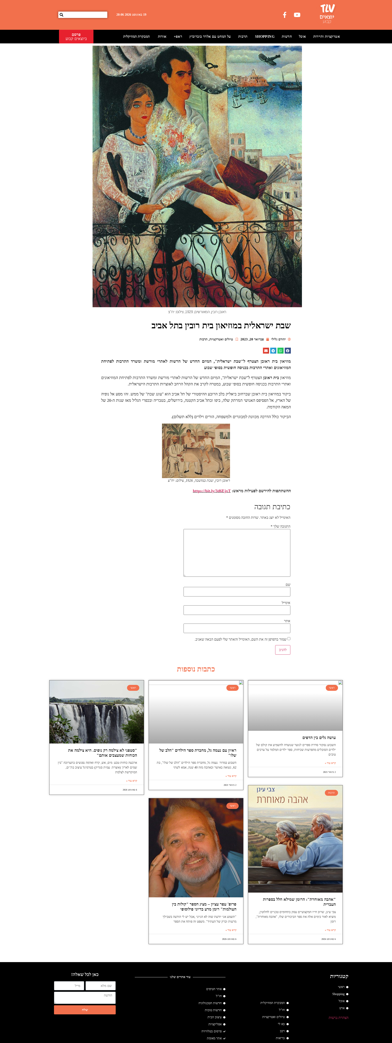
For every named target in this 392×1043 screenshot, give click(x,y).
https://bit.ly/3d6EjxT (212, 491)
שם (288, 584)
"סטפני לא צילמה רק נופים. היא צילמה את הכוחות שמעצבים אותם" (102, 753)
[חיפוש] (61, 15)
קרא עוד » (330, 763)
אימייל (286, 603)
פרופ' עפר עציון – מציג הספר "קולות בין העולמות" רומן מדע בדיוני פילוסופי (204, 906)
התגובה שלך (280, 526)
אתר (287, 621)
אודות (162, 36)
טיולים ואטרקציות (221, 339)
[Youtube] (297, 15)
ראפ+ (178, 36)
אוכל (302, 36)
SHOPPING (264, 36)
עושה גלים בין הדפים (319, 737)
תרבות (243, 36)
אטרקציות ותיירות (326, 36)
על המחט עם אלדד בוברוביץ (210, 36)
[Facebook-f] (285, 15)
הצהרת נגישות (338, 1018)
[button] (288, 350)
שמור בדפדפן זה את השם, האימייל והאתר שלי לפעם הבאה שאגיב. (241, 639)
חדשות (287, 36)
